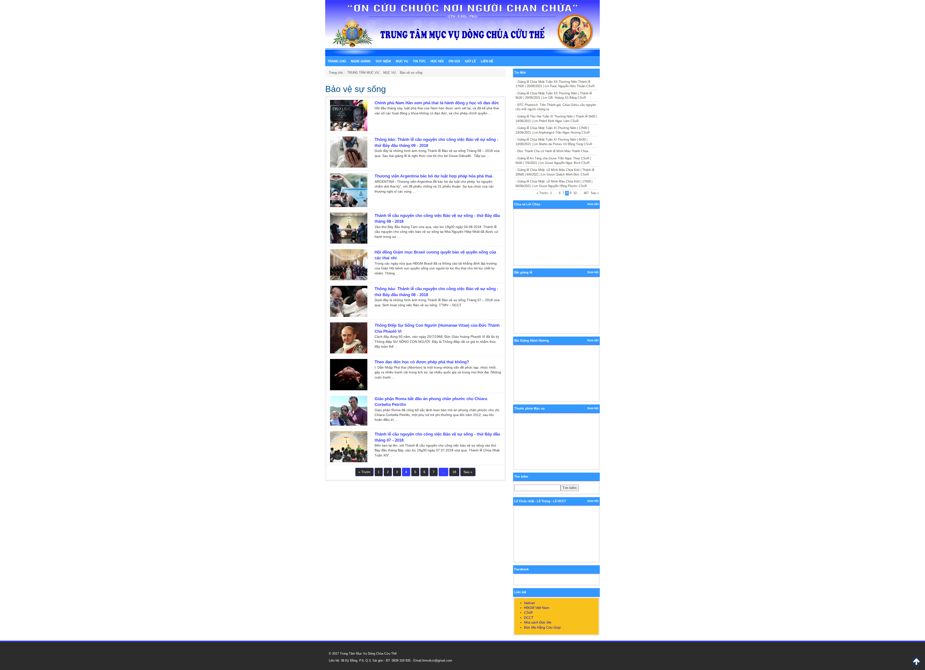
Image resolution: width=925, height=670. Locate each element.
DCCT (528, 617)
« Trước (364, 472)
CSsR (528, 612)
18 (454, 472)
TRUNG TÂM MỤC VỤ (363, 72)
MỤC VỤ (402, 61)
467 (586, 193)
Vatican (529, 603)
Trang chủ (337, 61)
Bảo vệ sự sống (411, 72)
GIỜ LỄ (470, 61)
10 (575, 193)
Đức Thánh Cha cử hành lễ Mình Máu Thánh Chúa (552, 151)
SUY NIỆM (383, 61)
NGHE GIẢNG (361, 61)
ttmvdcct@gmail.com (437, 660)
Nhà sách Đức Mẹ (537, 622)
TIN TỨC (419, 61)
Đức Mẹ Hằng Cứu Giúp (542, 627)
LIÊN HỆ (487, 61)
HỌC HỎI (437, 61)
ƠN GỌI (454, 61)
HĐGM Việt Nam (536, 608)
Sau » (467, 472)
